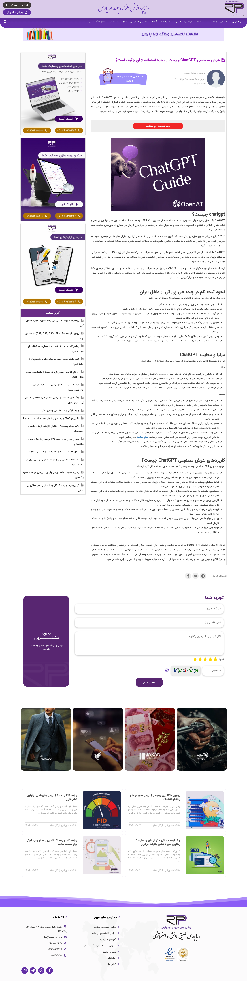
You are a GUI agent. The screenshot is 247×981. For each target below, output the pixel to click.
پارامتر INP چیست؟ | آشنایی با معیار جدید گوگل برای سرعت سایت (55, 348)
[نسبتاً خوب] (200, 659)
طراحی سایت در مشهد (105, 927)
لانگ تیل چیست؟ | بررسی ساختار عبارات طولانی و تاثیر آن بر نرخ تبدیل (54, 400)
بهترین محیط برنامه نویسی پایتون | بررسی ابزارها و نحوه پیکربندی (53, 475)
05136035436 (55, 944)
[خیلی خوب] (210, 659)
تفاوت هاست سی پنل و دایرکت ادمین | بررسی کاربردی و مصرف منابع (54, 462)
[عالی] (215, 659)
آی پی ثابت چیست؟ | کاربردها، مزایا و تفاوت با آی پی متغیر (55, 487)
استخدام (112, 958)
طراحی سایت (220, 22)
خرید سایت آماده (161, 22)
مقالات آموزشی (97, 22)
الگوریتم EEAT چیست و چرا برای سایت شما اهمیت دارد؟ (51, 418)
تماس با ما (111, 964)
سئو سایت (202, 22)
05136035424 (55, 949)
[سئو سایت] (53, 179)
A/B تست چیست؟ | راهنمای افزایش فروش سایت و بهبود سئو (56, 428)
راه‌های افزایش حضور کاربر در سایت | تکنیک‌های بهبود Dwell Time (55, 374)
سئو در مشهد (109, 952)
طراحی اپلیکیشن (184, 22)
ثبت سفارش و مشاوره (158, 126)
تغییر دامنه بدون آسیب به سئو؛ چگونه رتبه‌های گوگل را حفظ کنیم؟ (55, 361)
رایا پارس (236, 22)
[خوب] (205, 659)
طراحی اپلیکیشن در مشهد (103, 933)
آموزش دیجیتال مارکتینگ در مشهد (99, 946)
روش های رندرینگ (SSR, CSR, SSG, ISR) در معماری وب (54, 336)
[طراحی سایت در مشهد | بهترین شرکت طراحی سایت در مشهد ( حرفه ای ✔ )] (53, 94)
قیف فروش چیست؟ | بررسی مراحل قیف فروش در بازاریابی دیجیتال (57, 387)
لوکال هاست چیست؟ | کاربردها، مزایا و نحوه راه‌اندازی (53, 452)
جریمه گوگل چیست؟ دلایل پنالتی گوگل (61, 410)
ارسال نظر (149, 682)
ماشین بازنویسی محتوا (135, 22)
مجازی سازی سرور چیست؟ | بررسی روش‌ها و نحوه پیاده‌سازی (56, 441)
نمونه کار (114, 22)
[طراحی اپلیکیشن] (53, 265)
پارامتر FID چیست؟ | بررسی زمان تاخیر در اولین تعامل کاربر (55, 323)
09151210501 (56, 955)
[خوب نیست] (195, 659)
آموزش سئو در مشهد (105, 939)
